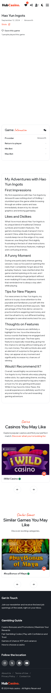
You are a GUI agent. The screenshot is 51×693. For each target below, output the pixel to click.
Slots (4, 24)
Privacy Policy (8, 676)
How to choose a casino (13, 644)
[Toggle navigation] (47, 5)
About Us (6, 673)
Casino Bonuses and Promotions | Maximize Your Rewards (25, 628)
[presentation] (17, 489)
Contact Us (24, 676)
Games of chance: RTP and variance (19, 641)
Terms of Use (21, 673)
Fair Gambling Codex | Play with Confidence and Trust (25, 635)
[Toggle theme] (42, 5)
